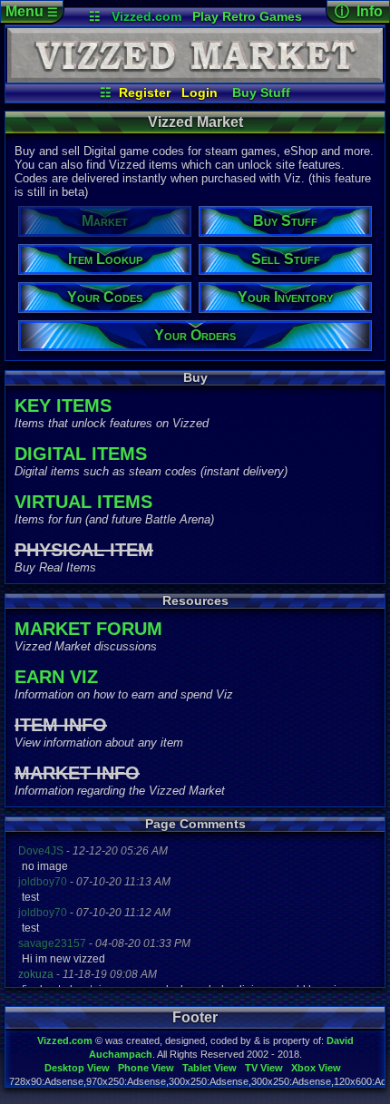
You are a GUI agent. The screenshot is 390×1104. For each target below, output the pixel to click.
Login (199, 92)
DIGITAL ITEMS (81, 454)
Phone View (146, 1067)
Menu (31, 11)
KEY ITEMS (63, 405)
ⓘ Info (359, 11)
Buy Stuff (261, 92)
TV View (264, 1067)
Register (145, 92)
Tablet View (209, 1067)
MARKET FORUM (88, 629)
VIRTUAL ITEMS (83, 502)
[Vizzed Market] (195, 78)
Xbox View (316, 1067)
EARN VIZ (56, 677)
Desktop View (77, 1067)
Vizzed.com (146, 16)
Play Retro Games (247, 16)
